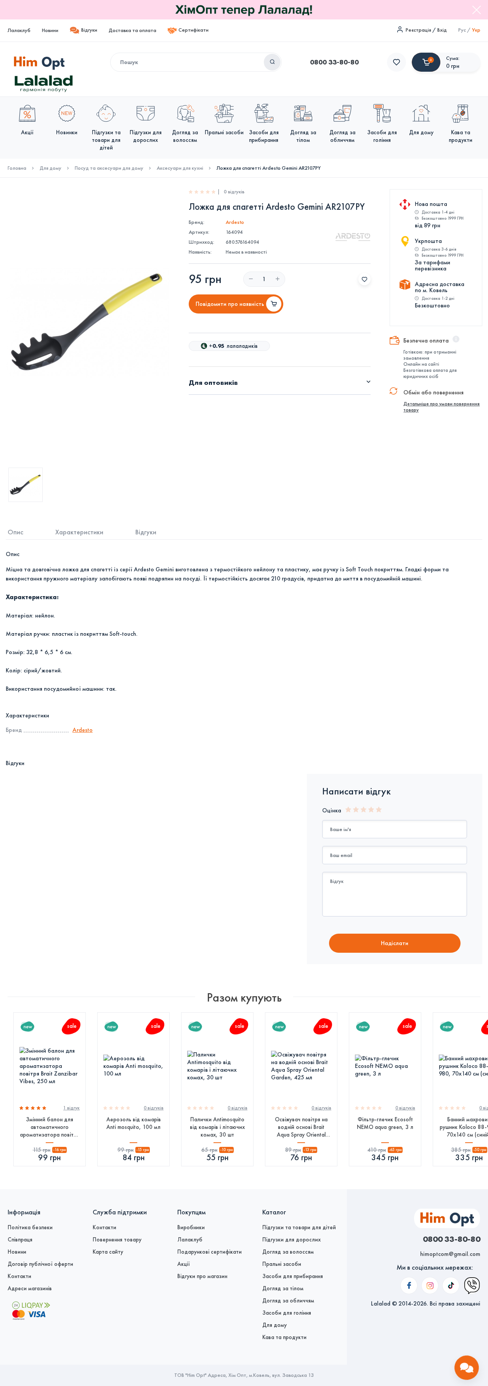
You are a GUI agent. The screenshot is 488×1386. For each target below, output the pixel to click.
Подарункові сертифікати (209, 1251)
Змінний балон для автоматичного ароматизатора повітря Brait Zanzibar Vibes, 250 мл (49, 1127)
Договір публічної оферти (40, 1264)
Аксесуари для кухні (180, 168)
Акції (183, 1264)
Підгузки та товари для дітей (299, 1227)
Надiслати (394, 943)
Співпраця (20, 1239)
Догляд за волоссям (288, 1251)
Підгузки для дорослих (291, 1239)
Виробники (191, 1227)
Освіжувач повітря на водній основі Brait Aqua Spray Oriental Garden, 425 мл (301, 1127)
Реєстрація (418, 30)
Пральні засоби (281, 1264)
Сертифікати (193, 30)
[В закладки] (364, 279)
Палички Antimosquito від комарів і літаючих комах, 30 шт (217, 1127)
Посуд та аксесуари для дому (109, 168)
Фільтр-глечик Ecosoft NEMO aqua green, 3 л (385, 1123)
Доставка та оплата (132, 30)
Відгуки (89, 30)
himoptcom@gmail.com (450, 1253)
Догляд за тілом (282, 1288)
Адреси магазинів (30, 1288)
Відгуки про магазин (202, 1276)
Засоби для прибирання (292, 1276)
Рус (462, 30)
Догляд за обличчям (288, 1300)
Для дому (50, 168)
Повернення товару (117, 1239)
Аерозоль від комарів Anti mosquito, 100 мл (133, 1123)
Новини (50, 30)
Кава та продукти (284, 1337)
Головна (17, 168)
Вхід (442, 30)
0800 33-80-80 (334, 62)
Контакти (19, 1276)
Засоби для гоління (286, 1312)
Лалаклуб (19, 30)
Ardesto (235, 222)
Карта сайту (108, 1251)
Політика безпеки (30, 1227)
